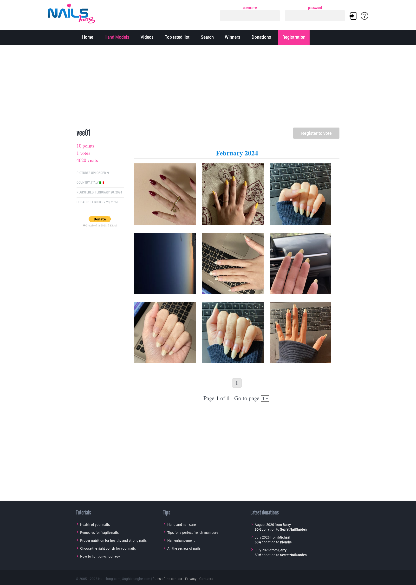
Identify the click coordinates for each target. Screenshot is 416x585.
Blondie (286, 542)
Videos (147, 37)
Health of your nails (95, 524)
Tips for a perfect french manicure (192, 532)
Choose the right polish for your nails (108, 548)
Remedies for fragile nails (99, 532)
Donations (261, 37)
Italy (95, 182)
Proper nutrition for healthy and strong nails (113, 540)
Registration (294, 37)
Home (87, 37)
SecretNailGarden (293, 529)
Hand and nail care (181, 524)
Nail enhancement (181, 540)
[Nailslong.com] (74, 12)
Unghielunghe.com (136, 578)
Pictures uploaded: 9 (93, 173)
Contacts (206, 578)
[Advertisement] (208, 88)
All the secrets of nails (184, 548)
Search (207, 37)
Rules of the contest (167, 578)
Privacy (190, 578)
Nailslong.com (109, 578)
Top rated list (177, 37)
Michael (284, 537)
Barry (287, 524)
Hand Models (116, 37)
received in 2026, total (100, 225)
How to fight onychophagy (100, 556)
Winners (232, 37)
